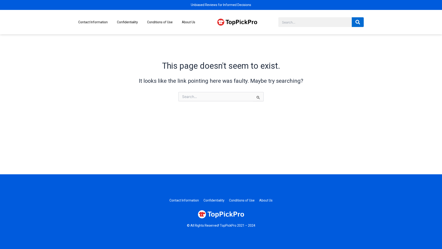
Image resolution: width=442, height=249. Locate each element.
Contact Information (93, 22)
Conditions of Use (160, 22)
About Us (188, 22)
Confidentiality (127, 22)
